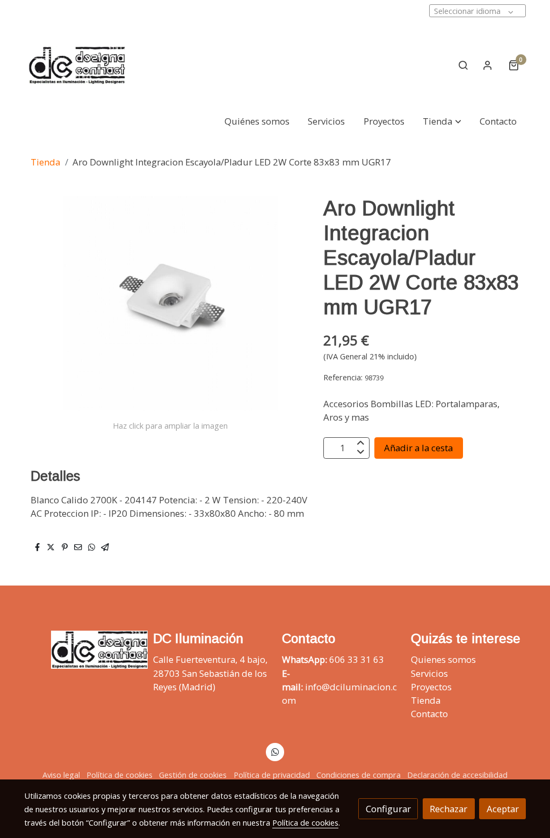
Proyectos (431, 687)
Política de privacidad (272, 774)
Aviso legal (61, 774)
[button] (442, 122)
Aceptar (503, 809)
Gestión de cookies (193, 774)
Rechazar (448, 809)
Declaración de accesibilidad (457, 774)
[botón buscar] (463, 65)
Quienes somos (443, 659)
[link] (76, 65)
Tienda (45, 162)
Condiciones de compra (358, 774)
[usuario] (487, 65)
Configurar (388, 809)
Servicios (429, 673)
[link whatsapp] (275, 751)
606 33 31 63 (356, 659)
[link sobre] (82, 650)
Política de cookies (119, 774)
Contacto (429, 713)
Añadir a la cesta (418, 448)
